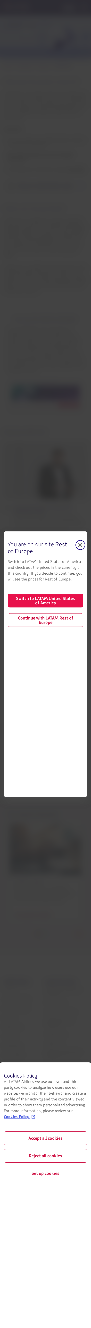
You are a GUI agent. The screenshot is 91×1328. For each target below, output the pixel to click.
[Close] (80, 545)
